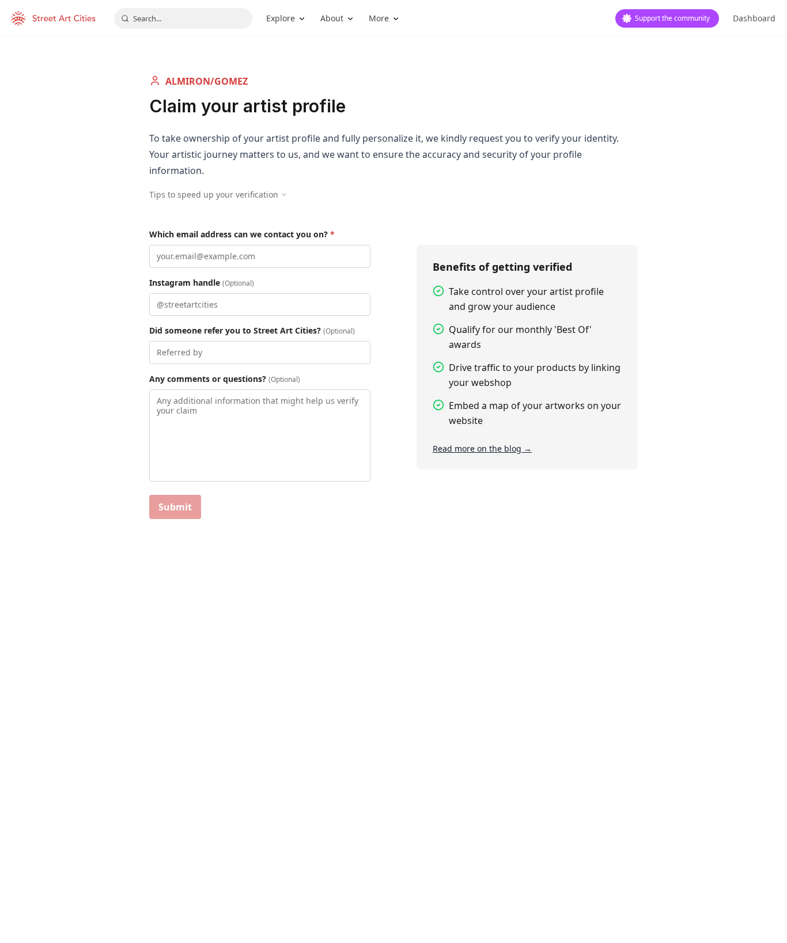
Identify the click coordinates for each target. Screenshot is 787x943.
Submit (175, 507)
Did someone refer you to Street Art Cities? (252, 330)
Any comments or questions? (224, 378)
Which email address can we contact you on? (242, 234)
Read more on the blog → (482, 448)
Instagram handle (201, 282)
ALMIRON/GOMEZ (206, 81)
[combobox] (183, 18)
